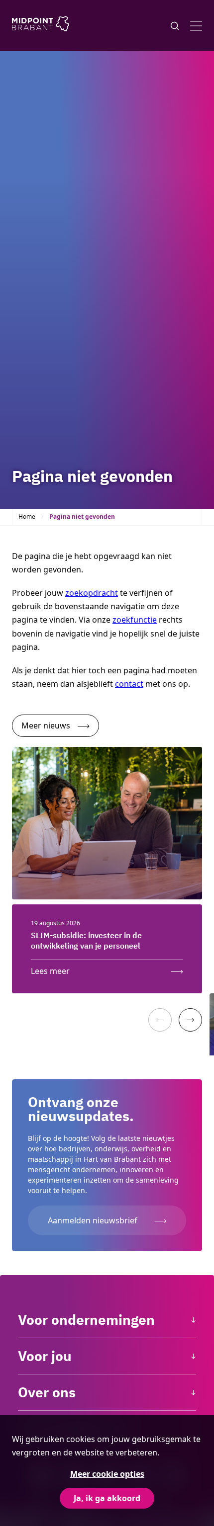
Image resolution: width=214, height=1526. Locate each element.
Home (26, 516)
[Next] (190, 1020)
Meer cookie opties (107, 1473)
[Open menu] (196, 26)
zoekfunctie (134, 619)
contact (129, 683)
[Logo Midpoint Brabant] (40, 25)
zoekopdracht (91, 592)
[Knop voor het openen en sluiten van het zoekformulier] (174, 25)
